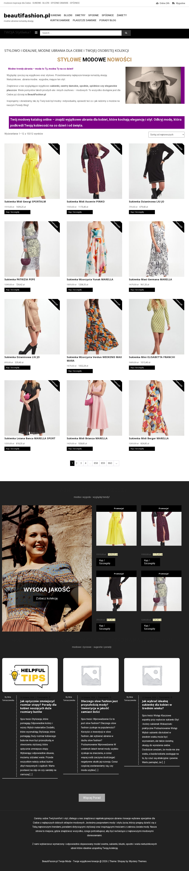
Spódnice (108, 15)
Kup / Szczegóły (12, 212)
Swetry (80, 15)
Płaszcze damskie (84, 20)
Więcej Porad (92, 798)
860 (110, 463)
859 (103, 463)
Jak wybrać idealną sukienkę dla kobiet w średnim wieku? (157, 705)
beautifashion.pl (27, 15)
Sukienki (55, 15)
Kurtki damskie (60, 20)
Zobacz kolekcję (47, 598)
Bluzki (68, 15)
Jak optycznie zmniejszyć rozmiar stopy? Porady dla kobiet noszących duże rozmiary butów (38, 707)
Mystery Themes (137, 861)
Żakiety (122, 15)
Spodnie (93, 15)
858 (96, 463)
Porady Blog (107, 20)
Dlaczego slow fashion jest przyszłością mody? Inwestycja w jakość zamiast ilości (99, 707)
